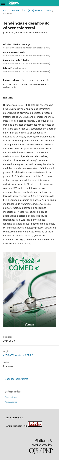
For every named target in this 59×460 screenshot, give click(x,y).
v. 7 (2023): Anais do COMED (37, 10)
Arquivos (16, 10)
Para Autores (11, 401)
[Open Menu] (3, 3)
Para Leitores (11, 397)
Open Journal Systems (16, 378)
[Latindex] (35, 425)
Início (5, 10)
